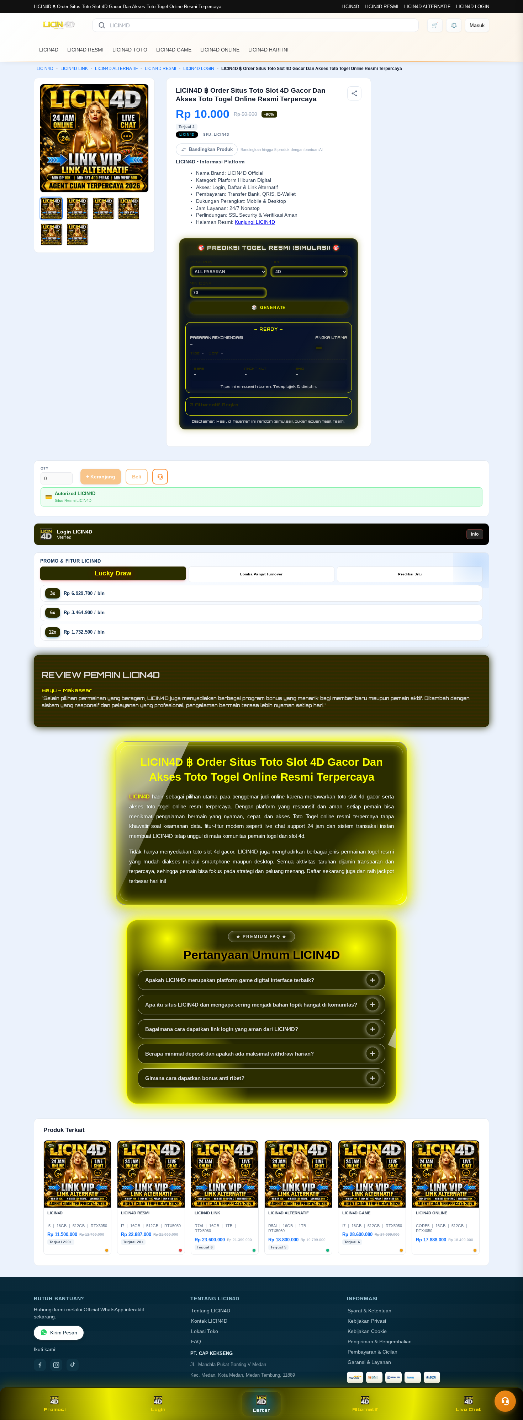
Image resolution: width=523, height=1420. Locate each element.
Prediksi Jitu (410, 574)
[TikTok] (73, 1365)
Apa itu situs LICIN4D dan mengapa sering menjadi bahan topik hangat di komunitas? (251, 1005)
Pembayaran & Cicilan (372, 1352)
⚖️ (454, 25)
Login (158, 1409)
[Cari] (101, 25)
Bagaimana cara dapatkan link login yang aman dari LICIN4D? (221, 1029)
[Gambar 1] (51, 208)
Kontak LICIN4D (209, 1321)
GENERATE (269, 307)
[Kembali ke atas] (507, 1384)
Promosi (54, 1409)
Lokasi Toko (204, 1331)
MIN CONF (201, 283)
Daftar (261, 1410)
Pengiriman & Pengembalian (380, 1341)
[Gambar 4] (128, 208)
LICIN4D (350, 6)
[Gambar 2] (77, 208)
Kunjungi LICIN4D (255, 222)
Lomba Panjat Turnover (261, 574)
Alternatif (365, 1409)
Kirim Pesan (63, 1332)
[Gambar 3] (103, 208)
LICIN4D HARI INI (268, 50)
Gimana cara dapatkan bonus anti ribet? (194, 1078)
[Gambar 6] (77, 234)
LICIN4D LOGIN (472, 6)
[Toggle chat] (505, 1401)
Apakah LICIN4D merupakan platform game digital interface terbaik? (229, 980)
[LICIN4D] (59, 25)
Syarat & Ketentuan (369, 1310)
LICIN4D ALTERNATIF (427, 6)
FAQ (196, 1341)
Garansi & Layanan (369, 1362)
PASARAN (201, 262)
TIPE (275, 262)
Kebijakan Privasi (367, 1321)
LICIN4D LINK (74, 68)
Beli (136, 476)
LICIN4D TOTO (129, 50)
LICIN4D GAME (173, 50)
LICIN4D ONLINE (219, 50)
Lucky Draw (113, 573)
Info (475, 534)
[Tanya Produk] (160, 476)
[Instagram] (56, 1365)
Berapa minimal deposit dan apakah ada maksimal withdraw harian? (229, 1054)
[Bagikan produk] (354, 93)
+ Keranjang (100, 476)
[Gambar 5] (51, 234)
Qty (45, 468)
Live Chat (468, 1409)
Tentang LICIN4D (210, 1310)
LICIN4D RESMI (381, 6)
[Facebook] (40, 1365)
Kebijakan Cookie (367, 1331)
